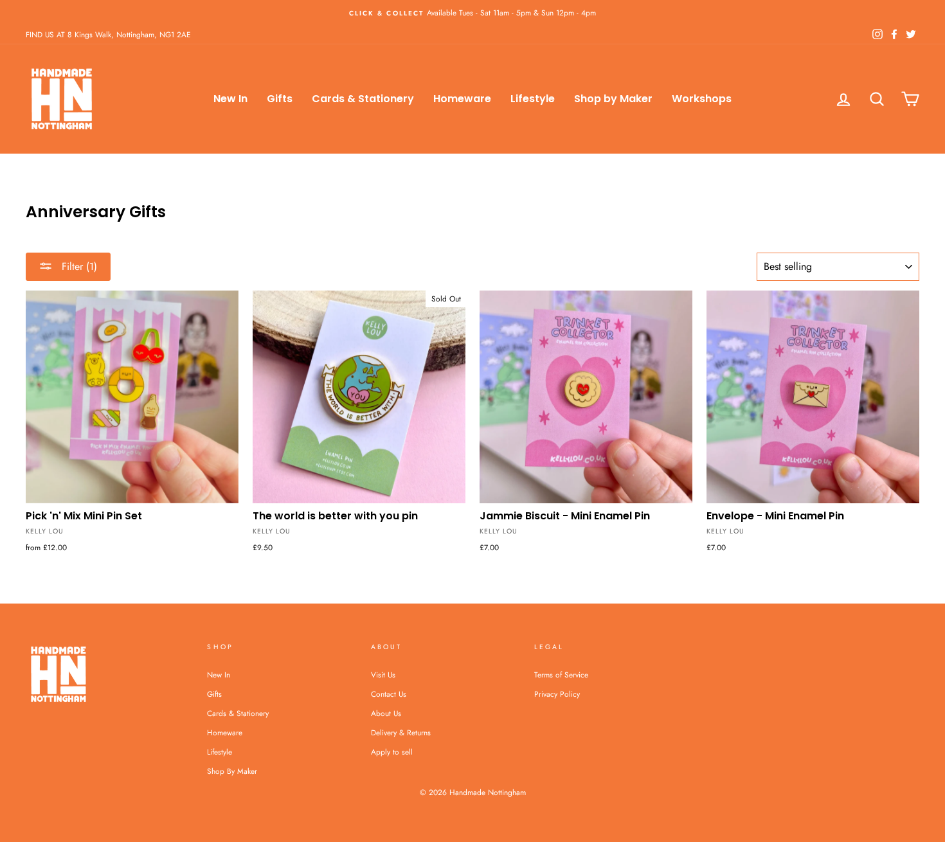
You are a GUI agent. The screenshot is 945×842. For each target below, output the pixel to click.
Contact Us (388, 693)
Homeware (462, 98)
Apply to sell (392, 751)
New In (230, 98)
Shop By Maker (232, 771)
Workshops (702, 98)
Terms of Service (561, 674)
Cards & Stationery (363, 98)
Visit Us (383, 674)
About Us (386, 713)
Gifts (279, 98)
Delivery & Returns (401, 732)
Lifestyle (532, 98)
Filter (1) (78, 266)
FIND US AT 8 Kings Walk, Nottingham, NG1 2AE (108, 34)
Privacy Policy (557, 693)
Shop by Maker (613, 98)
